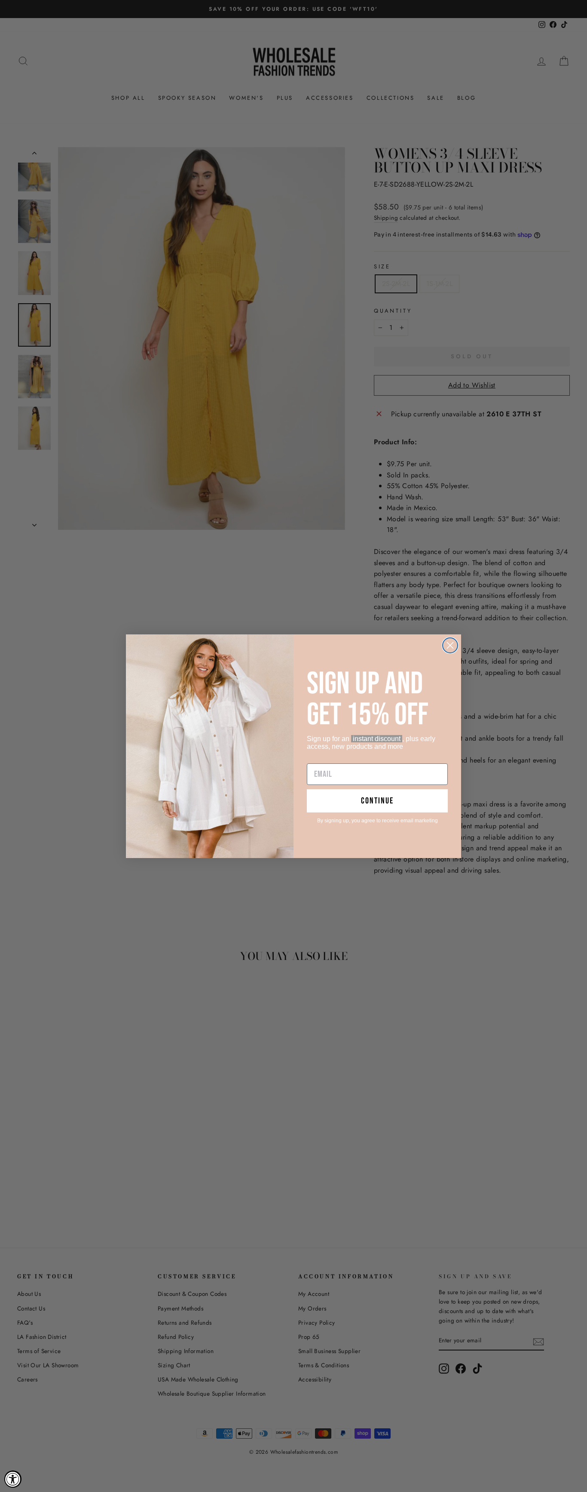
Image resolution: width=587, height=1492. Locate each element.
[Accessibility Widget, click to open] (12, 1479)
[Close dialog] (450, 645)
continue (377, 801)
